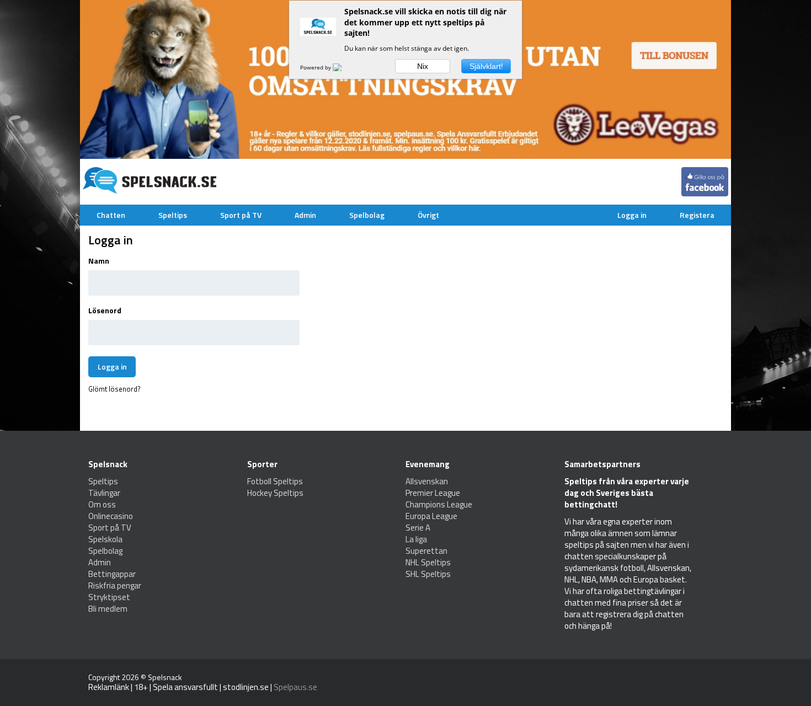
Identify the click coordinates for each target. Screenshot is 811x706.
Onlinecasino (110, 516)
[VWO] (344, 67)
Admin (305, 215)
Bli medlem (107, 608)
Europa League (431, 516)
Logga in (632, 215)
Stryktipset (109, 597)
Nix (422, 66)
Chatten (111, 215)
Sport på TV (241, 215)
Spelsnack (165, 677)
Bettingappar (112, 574)
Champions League (439, 504)
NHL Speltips (428, 562)
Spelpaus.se (295, 687)
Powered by (316, 67)
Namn (98, 261)
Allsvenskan (427, 481)
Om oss (102, 504)
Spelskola (105, 539)
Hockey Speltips (275, 492)
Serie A (418, 527)
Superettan (426, 550)
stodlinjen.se (246, 687)
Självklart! (486, 66)
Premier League (433, 492)
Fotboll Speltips (275, 481)
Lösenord (104, 310)
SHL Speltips (428, 574)
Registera (697, 215)
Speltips (172, 215)
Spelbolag (367, 215)
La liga (416, 539)
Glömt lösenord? (114, 388)
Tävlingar (104, 492)
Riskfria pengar (114, 585)
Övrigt (428, 215)
